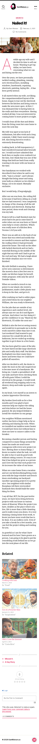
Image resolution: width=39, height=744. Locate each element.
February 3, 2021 (29, 28)
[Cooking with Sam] (19, 569)
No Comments (21, 32)
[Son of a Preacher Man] (19, 598)
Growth (19, 18)
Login (6, 690)
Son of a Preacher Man (11, 610)
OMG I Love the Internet (12, 639)
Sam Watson (13, 28)
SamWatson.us (14, 740)
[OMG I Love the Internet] (19, 628)
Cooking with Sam (9, 580)
